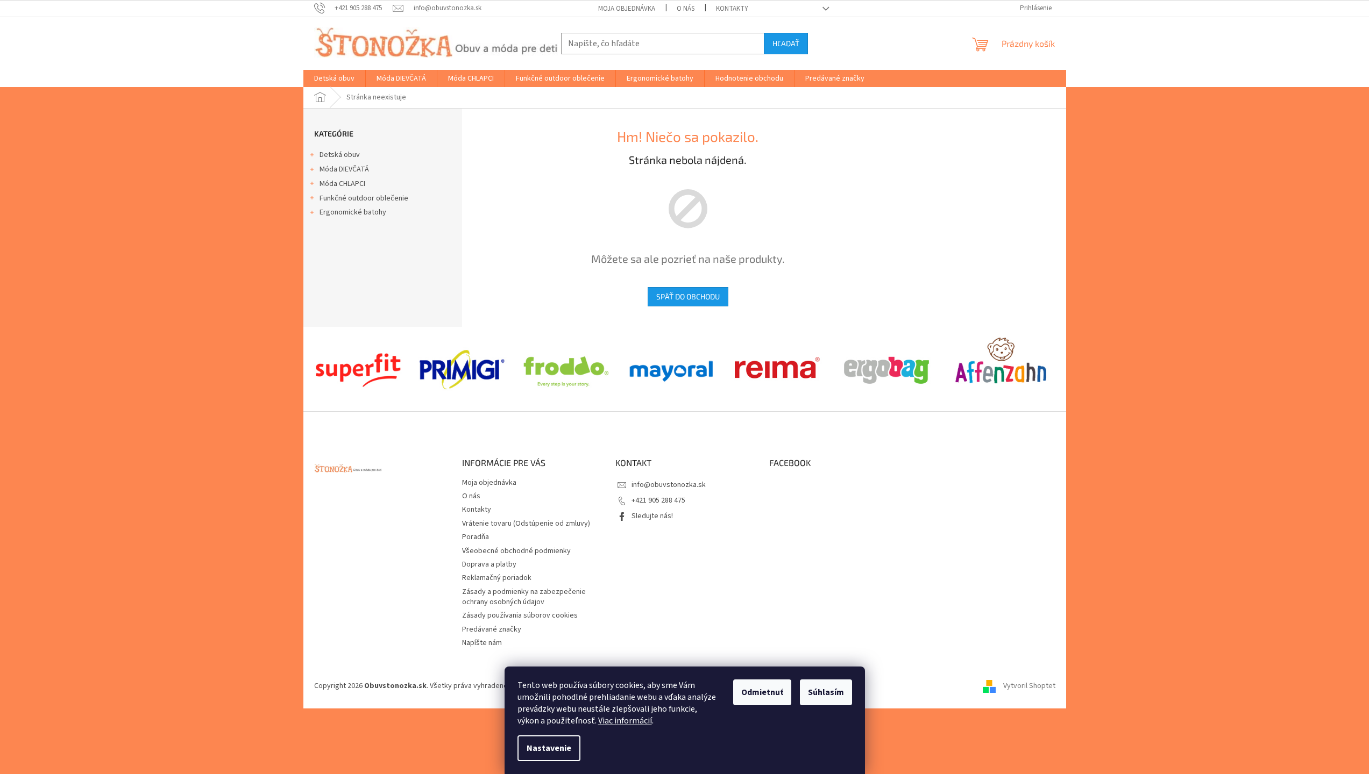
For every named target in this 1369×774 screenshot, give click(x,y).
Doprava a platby (489, 564)
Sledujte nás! (652, 516)
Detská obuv (340, 154)
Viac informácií (625, 721)
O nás (685, 8)
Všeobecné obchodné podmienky (516, 551)
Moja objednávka (626, 8)
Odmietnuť (762, 692)
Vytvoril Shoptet (1029, 685)
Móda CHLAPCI (342, 183)
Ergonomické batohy (353, 212)
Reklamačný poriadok (496, 577)
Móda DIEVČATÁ (344, 169)
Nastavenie (549, 748)
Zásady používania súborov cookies (520, 615)
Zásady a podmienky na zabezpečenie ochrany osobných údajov (524, 596)
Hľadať (785, 43)
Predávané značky (491, 629)
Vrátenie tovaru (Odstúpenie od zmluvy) (526, 523)
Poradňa (475, 537)
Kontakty (732, 8)
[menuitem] (334, 78)
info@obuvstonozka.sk (669, 484)
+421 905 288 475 (658, 500)
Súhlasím (826, 692)
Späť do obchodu (688, 296)
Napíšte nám (482, 642)
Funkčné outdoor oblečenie (364, 198)
